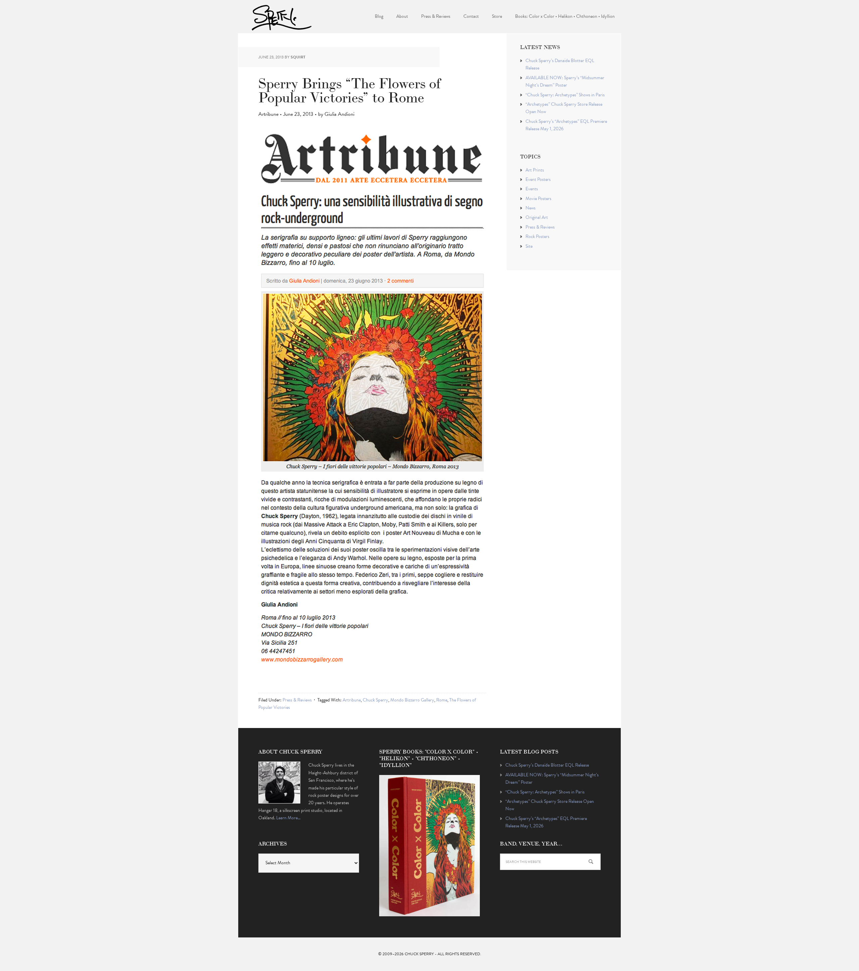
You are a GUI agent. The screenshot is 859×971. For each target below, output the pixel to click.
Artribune (352, 699)
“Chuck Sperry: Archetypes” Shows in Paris (565, 94)
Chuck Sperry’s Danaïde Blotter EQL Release (547, 765)
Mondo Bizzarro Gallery (412, 699)
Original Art (536, 217)
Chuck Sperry (281, 17)
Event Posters (538, 179)
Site (529, 246)
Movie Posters (538, 198)
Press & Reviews (297, 699)
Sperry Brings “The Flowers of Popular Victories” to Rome (349, 89)
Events (531, 188)
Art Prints (534, 170)
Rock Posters (537, 236)
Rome (441, 699)
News (530, 207)
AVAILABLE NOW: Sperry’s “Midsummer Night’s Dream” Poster (564, 81)
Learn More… (288, 817)
